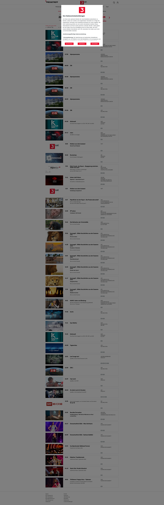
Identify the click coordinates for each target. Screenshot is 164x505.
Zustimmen (69, 43)
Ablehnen (82, 43)
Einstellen (95, 43)
